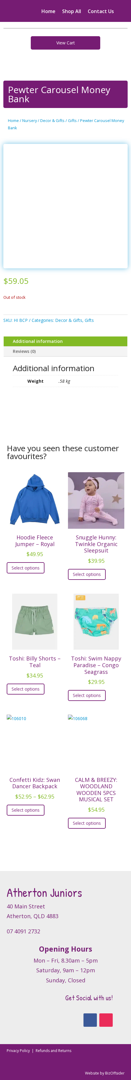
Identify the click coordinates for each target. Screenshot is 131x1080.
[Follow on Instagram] (106, 1020)
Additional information (38, 341)
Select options (26, 568)
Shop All (71, 12)
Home (48, 12)
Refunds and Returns (53, 1050)
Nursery (29, 120)
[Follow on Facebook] (90, 1020)
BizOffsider (115, 1073)
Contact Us (101, 12)
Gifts (72, 120)
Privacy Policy (19, 1050)
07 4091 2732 (23, 931)
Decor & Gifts (52, 120)
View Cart (65, 43)
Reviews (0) (24, 351)
